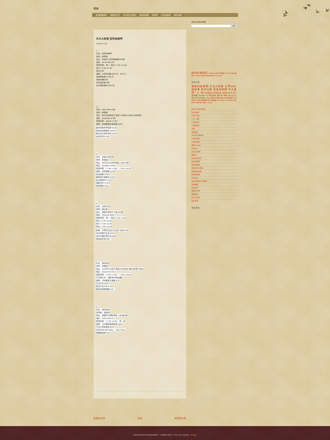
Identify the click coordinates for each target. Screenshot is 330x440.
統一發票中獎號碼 (199, 75)
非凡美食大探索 (129, 15)
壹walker (202, 95)
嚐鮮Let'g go (228, 95)
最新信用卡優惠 (197, 168)
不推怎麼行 (195, 126)
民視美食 (218, 93)
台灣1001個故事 (197, 135)
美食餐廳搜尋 (101, 15)
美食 (96, 8)
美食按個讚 (143, 15)
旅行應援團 (195, 161)
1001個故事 (165, 15)
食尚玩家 (177, 15)
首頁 (140, 418)
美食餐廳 (201, 98)
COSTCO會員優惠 (198, 109)
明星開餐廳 (228, 98)
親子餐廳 (203, 102)
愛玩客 (155, 15)
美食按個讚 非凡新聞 (199, 181)
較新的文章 (99, 418)
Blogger (193, 435)
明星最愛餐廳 (202, 100)
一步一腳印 (200, 93)
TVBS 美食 (195, 116)
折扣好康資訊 (199, 72)
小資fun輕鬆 (209, 98)
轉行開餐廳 (212, 100)
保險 (193, 129)
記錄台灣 (194, 188)
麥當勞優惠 (210, 75)
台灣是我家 (211, 95)
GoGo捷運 (221, 100)
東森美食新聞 (200, 86)
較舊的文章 (180, 418)
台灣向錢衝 (229, 100)
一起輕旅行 (209, 102)
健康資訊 (209, 93)
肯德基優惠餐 (218, 75)
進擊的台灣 (114, 15)
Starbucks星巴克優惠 (217, 73)
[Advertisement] (140, 21)
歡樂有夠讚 (219, 98)
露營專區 (194, 194)
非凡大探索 (216, 86)
